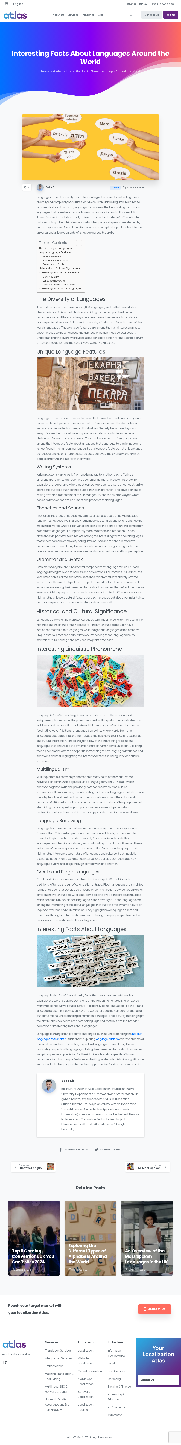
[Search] (131, 15)
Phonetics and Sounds (55, 260)
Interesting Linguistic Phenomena (59, 272)
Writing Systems (52, 256)
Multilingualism (51, 276)
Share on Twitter (110, 1149)
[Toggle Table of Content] (77, 243)
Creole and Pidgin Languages (59, 284)
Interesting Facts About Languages (60, 288)
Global (57, 71)
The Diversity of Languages (55, 248)
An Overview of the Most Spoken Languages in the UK (146, 1256)
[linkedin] (7, 3)
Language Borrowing (54, 280)
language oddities (107, 1039)
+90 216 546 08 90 (163, 4)
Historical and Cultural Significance (60, 268)
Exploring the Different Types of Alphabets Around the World (87, 1254)
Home (45, 71)
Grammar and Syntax (54, 264)
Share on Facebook (76, 1149)
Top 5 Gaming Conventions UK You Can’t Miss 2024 (33, 1256)
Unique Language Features (55, 252)
